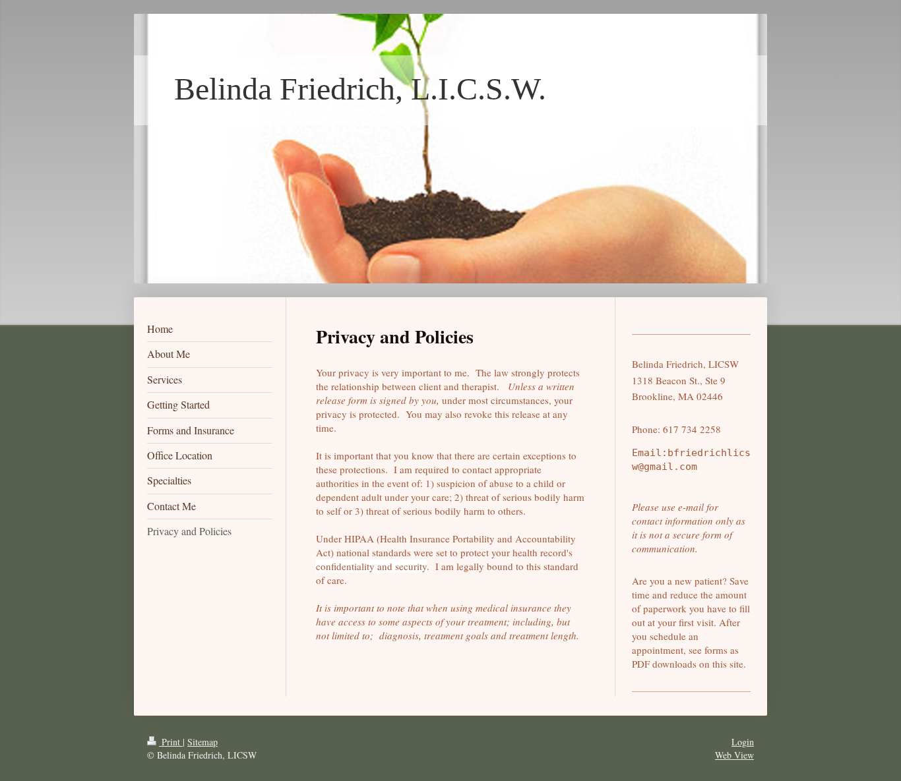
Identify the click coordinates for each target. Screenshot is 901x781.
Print (171, 742)
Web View (734, 755)
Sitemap (202, 742)
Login (742, 742)
